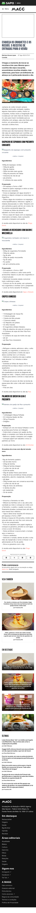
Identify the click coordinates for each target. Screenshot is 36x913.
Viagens (5, 822)
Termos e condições (9, 900)
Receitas (5, 834)
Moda (4, 856)
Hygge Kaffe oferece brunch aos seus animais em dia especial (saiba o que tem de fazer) (18, 750)
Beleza (4, 844)
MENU (19, 3)
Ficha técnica (6, 891)
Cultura (4, 847)
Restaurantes (7, 819)
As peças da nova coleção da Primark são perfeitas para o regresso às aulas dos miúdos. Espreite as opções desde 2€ (18, 776)
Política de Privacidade (10, 903)
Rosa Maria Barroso (9, 753)
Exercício (5, 850)
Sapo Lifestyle (28, 292)
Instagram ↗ (6, 872)
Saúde (4, 825)
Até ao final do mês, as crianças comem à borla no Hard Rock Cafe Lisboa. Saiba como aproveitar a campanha (18, 726)
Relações (5, 858)
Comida (4, 57)
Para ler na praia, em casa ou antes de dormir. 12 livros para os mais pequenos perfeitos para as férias (18, 758)
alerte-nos (5, 569)
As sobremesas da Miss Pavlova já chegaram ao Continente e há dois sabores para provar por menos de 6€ (18, 706)
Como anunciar (8, 894)
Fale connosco (7, 885)
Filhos (4, 853)
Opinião (5, 831)
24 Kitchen (30, 445)
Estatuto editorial (8, 888)
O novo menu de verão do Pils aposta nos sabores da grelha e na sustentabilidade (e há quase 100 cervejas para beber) (17, 785)
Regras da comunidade (10, 897)
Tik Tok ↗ (5, 878)
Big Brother (6, 828)
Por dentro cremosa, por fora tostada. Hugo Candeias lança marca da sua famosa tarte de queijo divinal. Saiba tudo (18, 603)
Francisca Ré (19, 607)
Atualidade (6, 841)
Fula (29, 392)
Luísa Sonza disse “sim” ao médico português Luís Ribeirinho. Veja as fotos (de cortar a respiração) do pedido (17, 741)
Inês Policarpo (8, 746)
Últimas (5, 735)
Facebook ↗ (6, 875)
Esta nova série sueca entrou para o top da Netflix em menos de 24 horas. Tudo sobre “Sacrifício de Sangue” (16, 767)
